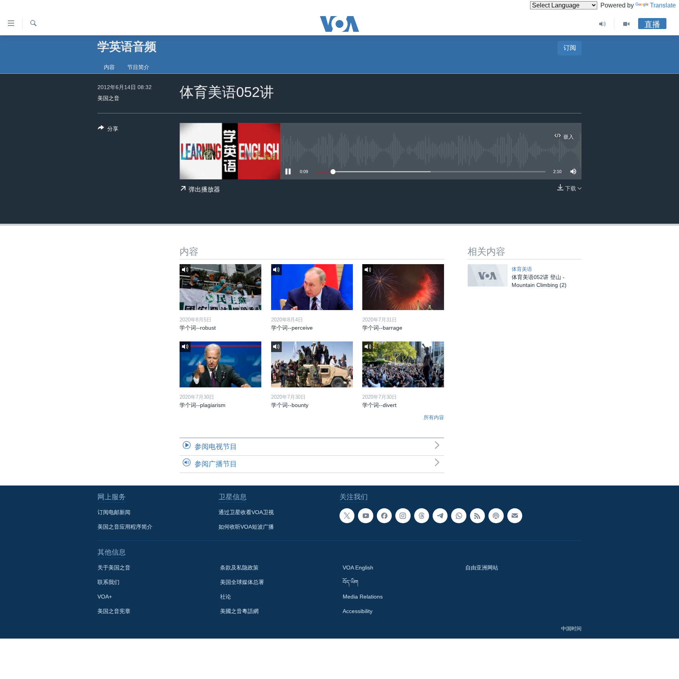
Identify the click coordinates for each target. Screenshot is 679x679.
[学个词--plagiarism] (220, 364)
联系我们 (108, 582)
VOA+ (104, 596)
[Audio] (603, 24)
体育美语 (522, 269)
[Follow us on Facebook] (384, 515)
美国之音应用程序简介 (124, 527)
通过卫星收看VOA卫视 (246, 512)
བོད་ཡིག (350, 582)
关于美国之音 (113, 567)
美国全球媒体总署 (242, 582)
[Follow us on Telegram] (440, 515)
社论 (225, 596)
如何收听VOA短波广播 (246, 527)
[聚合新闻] (477, 515)
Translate (663, 5)
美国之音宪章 (113, 611)
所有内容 (434, 417)
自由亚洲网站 (481, 567)
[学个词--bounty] (312, 364)
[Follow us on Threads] (421, 515)
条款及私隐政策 (239, 567)
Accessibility (358, 611)
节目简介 (138, 67)
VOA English (358, 567)
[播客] (495, 515)
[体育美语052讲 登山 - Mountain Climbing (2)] (488, 275)
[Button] (108, 130)
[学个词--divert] (403, 364)
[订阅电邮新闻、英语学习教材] (514, 515)
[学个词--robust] (220, 287)
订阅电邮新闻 (113, 512)
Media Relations (363, 596)
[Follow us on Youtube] (365, 515)
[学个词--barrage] (403, 287)
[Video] (626, 24)
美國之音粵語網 (239, 611)
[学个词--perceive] (312, 287)
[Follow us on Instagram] (402, 515)
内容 (109, 67)
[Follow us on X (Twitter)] (347, 515)
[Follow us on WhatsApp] (458, 515)
